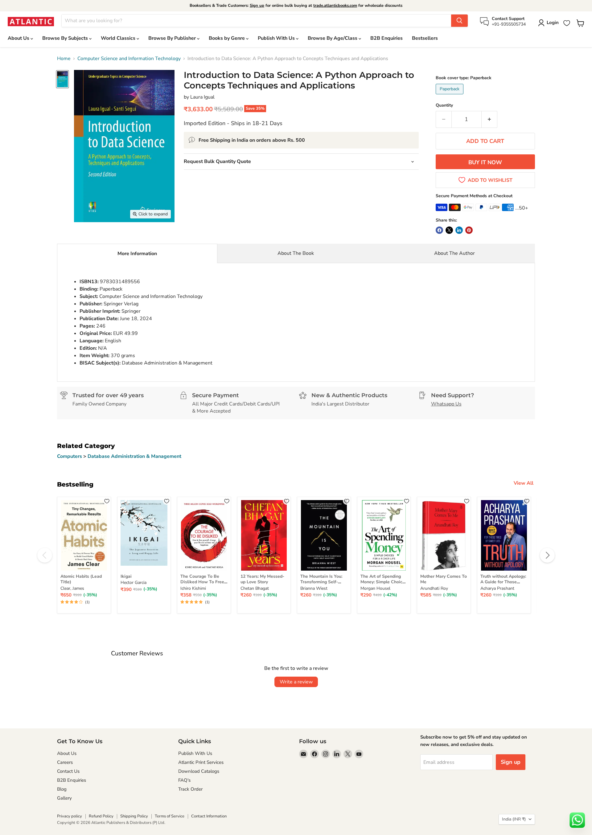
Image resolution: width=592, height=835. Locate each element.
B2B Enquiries (386, 38)
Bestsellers (425, 38)
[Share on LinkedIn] (459, 230)
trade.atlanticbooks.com (335, 5)
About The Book (296, 253)
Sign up (257, 5)
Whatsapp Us (446, 404)
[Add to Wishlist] (107, 501)
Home (64, 58)
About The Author (454, 253)
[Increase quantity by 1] (489, 119)
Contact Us (68, 771)
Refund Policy (101, 816)
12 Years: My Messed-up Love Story (262, 579)
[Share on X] (449, 230)
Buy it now (485, 162)
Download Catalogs (198, 771)
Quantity (444, 105)
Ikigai (126, 576)
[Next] (547, 555)
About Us (19, 38)
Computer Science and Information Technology (129, 58)
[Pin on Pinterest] (469, 230)
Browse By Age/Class (333, 38)
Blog (62, 789)
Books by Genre (227, 38)
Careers (65, 762)
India (514, 819)
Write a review (296, 681)
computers (70, 456)
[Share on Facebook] (439, 230)
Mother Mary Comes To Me (443, 579)
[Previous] (44, 555)
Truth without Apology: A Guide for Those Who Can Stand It (503, 582)
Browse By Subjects (65, 38)
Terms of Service (169, 816)
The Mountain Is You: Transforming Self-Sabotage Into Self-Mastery (321, 584)
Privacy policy (69, 816)
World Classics (119, 38)
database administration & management (134, 456)
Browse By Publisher (172, 38)
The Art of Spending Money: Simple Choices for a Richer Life (383, 582)
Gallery (64, 798)
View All (523, 483)
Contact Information (209, 816)
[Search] (459, 20)
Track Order (190, 789)
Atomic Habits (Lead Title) (81, 579)
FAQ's (184, 780)
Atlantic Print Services (201, 762)
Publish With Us (277, 38)
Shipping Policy (134, 816)
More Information (137, 253)
